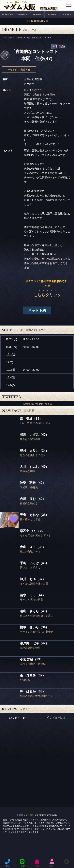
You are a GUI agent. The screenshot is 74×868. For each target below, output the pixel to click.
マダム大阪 (28, 815)
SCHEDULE (7, 14)
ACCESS (67, 14)
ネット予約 (37, 310)
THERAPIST (37, 14)
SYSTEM (52, 14)
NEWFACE (22, 14)
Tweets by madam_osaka (37, 403)
